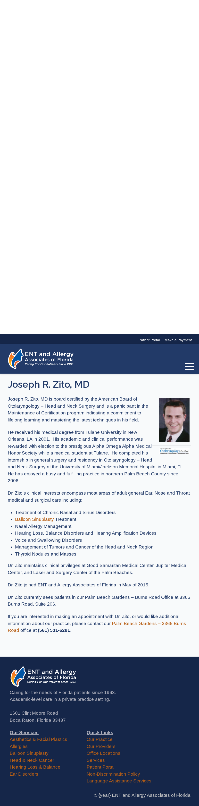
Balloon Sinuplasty (34, 519)
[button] (189, 366)
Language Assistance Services (119, 780)
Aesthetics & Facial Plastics (38, 739)
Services (96, 760)
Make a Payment (176, 340)
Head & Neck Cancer (32, 760)
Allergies (19, 746)
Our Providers (101, 746)
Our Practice (100, 739)
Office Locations (103, 753)
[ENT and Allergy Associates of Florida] (41, 359)
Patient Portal (101, 767)
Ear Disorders (24, 774)
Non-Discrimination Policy (113, 774)
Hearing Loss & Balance (35, 767)
